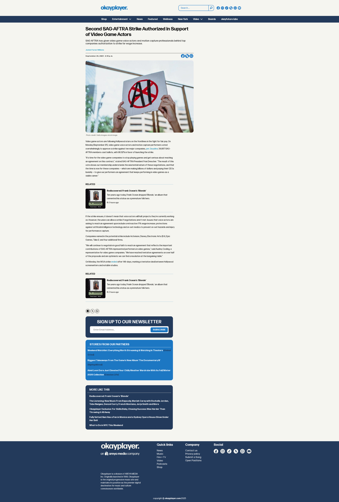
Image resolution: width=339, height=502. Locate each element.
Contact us (191, 450)
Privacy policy (192, 454)
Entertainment (120, 19)
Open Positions (193, 460)
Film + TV (161, 457)
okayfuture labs (229, 19)
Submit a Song (193, 457)
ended (114, 262)
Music (160, 454)
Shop (104, 19)
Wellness (168, 19)
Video (196, 19)
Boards (212, 19)
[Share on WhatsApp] (191, 56)
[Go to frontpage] (114, 8)
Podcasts (162, 464)
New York (183, 19)
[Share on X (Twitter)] (187, 56)
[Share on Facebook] (183, 56)
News (140, 19)
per (152, 149)
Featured (153, 19)
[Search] (211, 8)
